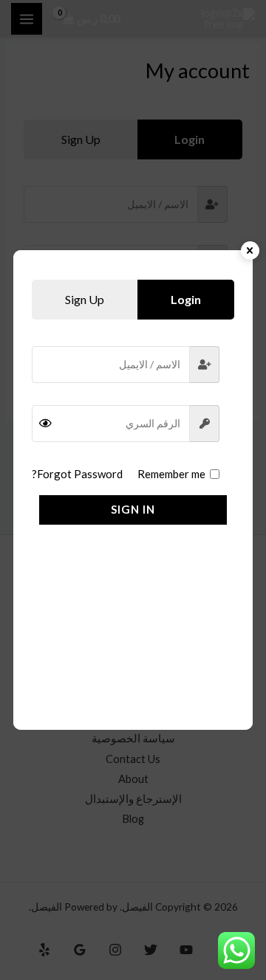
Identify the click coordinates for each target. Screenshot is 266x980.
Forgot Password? (77, 473)
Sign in (133, 509)
